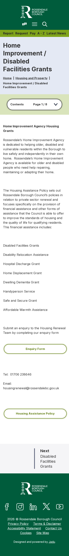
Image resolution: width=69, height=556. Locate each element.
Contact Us (53, 528)
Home (7, 78)
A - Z (41, 33)
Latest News (56, 33)
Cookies (26, 533)
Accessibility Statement (24, 528)
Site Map (42, 533)
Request (21, 33)
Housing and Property (32, 78)
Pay (33, 33)
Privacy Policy (18, 524)
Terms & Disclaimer (47, 524)
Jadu (52, 541)
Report (8, 33)
